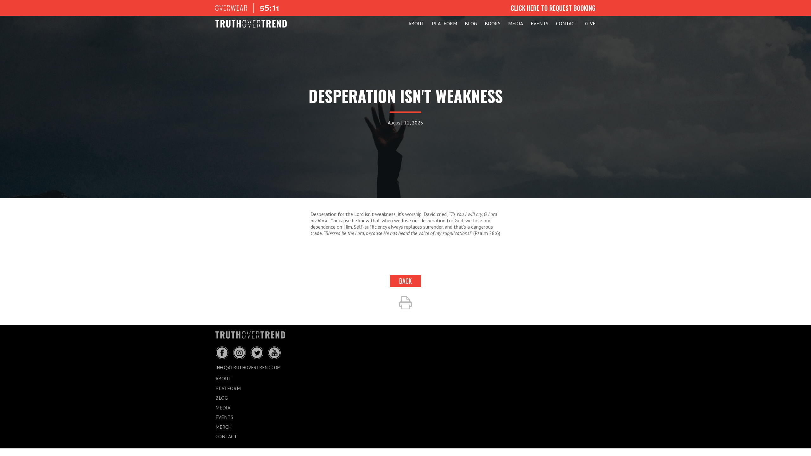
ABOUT (416, 23)
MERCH (223, 427)
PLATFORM (444, 23)
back (405, 281)
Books (493, 23)
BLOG (471, 23)
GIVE (590, 23)
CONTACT (567, 23)
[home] (251, 24)
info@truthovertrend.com (248, 367)
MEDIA (515, 23)
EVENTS (539, 23)
